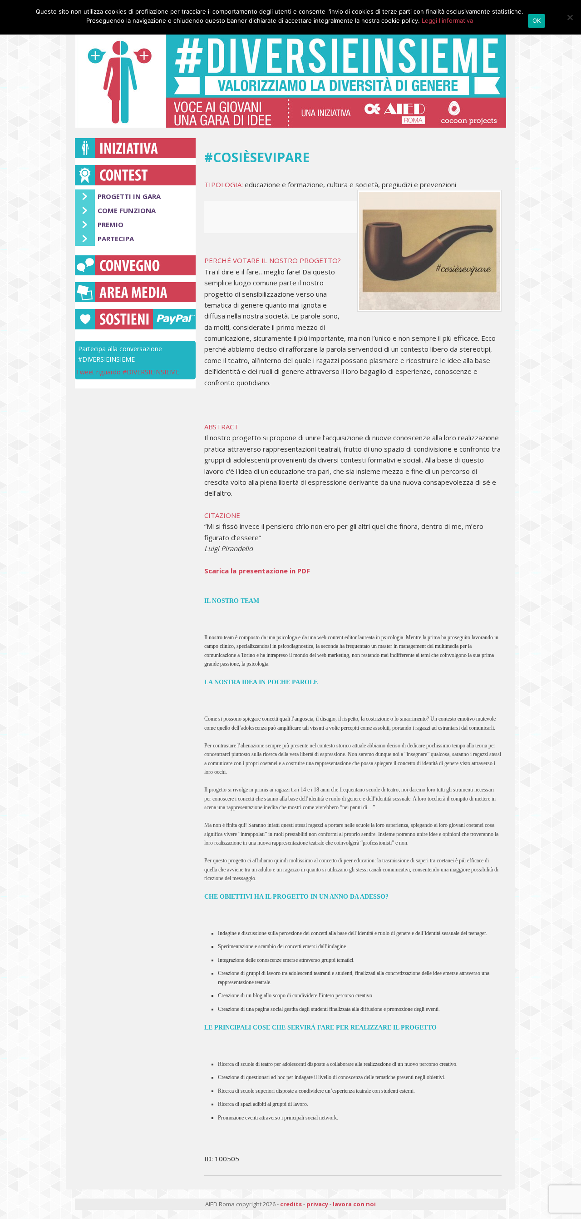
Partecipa (116, 238)
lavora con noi (354, 1204)
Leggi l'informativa (447, 20)
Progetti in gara (129, 196)
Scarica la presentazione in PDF (257, 570)
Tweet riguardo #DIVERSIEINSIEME (127, 372)
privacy (317, 1204)
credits (291, 1204)
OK (536, 20)
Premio (110, 224)
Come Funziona (127, 210)
